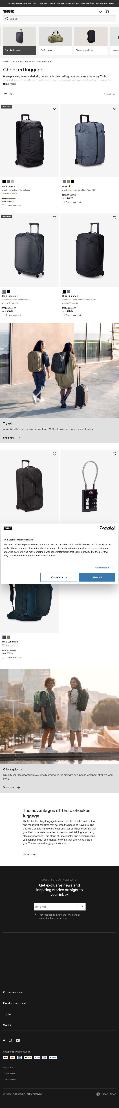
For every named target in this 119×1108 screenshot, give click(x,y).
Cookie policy (9, 1073)
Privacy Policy (73, 914)
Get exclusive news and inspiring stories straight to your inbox (59, 890)
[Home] (22, 11)
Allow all (97, 577)
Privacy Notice (9, 1068)
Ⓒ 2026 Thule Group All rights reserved (22, 1094)
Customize (57, 577)
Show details (102, 567)
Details (111, 3)
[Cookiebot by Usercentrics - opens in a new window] (101, 528)
